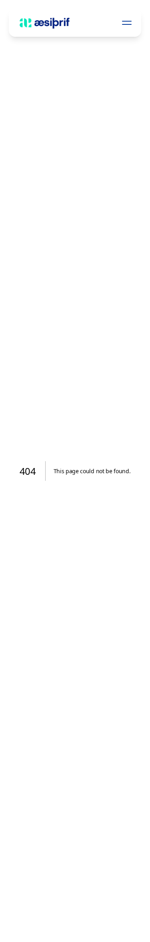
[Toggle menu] (127, 23)
